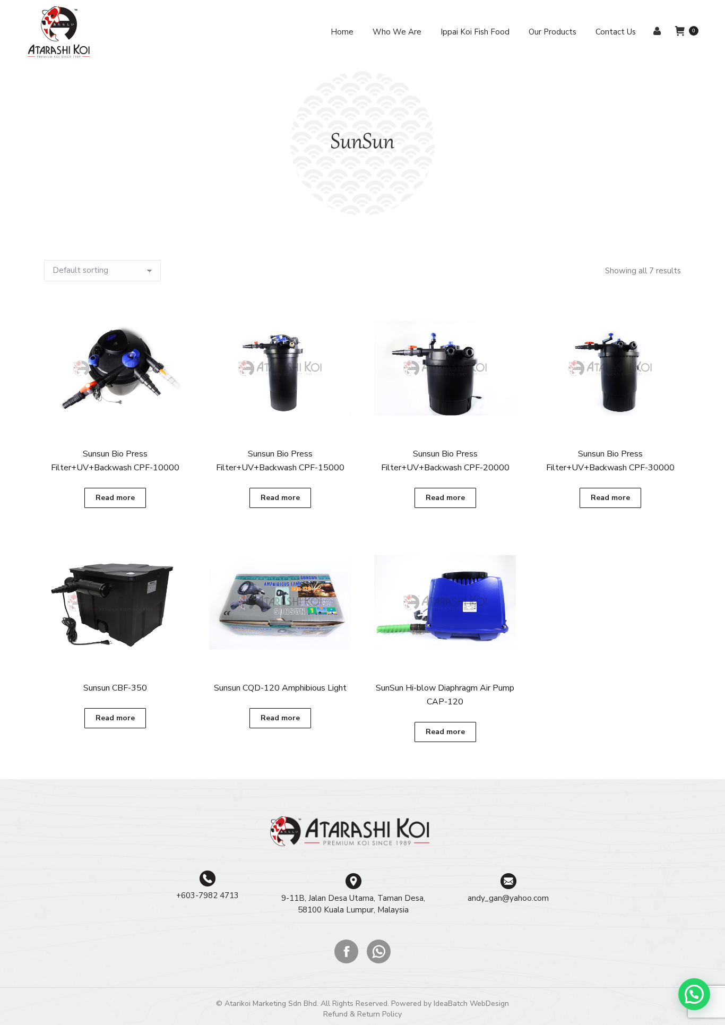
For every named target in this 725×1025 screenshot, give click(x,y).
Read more (115, 498)
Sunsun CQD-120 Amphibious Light (280, 688)
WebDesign (489, 1003)
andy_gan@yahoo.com (508, 898)
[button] (694, 994)
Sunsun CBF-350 (115, 688)
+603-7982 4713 (207, 895)
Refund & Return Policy (362, 1014)
